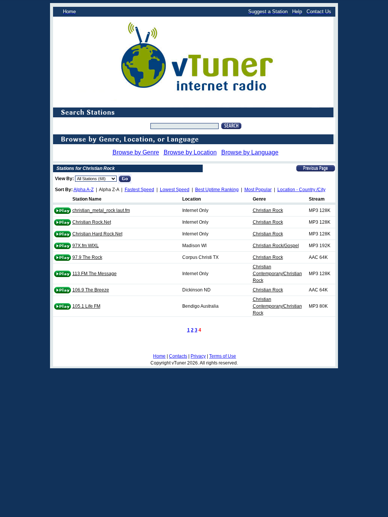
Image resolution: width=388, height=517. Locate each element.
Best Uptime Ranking (217, 189)
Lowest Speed (174, 189)
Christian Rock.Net (91, 222)
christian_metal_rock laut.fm (101, 210)
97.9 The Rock (87, 257)
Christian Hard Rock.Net (97, 234)
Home (159, 356)
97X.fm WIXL (85, 245)
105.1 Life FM (86, 306)
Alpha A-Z (84, 189)
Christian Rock (268, 210)
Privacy (198, 356)
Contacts (178, 356)
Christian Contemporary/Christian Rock (277, 273)
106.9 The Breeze (90, 290)
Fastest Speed (139, 189)
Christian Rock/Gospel (276, 245)
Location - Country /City (301, 189)
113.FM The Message (94, 273)
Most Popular (258, 189)
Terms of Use (222, 356)
